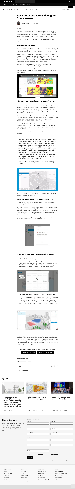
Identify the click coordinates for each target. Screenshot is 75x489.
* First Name (29, 421)
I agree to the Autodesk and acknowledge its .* (43, 455)
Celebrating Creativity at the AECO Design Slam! (61, 398)
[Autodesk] (8, 1)
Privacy (5, 487)
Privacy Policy (53, 460)
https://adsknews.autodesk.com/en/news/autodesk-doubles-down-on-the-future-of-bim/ (37, 71)
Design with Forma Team (33, 9)
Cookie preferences (25, 487)
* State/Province (30, 432)
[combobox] (25, 1)
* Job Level (52, 443)
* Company (29, 426)
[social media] (7, 482)
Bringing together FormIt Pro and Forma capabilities (37, 398)
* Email (51, 437)
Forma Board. (53, 51)
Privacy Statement (54, 454)
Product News (16, 9)
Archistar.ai (38, 262)
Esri (24, 107)
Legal (43, 487)
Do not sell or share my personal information (14, 487)
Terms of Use (40, 454)
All (3, 9)
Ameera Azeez (25, 23)
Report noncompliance (33, 487)
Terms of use (39, 487)
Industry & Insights (9, 9)
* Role (28, 448)
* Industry (29, 443)
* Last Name (52, 421)
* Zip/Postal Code (53, 432)
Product (29, 361)
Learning (41, 9)
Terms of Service (61, 460)
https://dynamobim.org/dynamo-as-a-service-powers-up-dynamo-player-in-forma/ (37, 217)
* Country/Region (53, 426)
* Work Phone (29, 437)
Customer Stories (24, 9)
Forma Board (40, 54)
